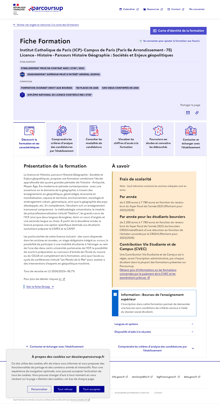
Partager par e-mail (188, 112)
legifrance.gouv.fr (167, 377)
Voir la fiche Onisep (38, 287)
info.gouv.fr (118, 377)
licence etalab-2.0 (79, 399)
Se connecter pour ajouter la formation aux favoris (171, 41)
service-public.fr (141, 377)
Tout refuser (65, 389)
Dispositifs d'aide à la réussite (133, 332)
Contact (176, 9)
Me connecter (197, 9)
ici (60, 279)
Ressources (153, 9)
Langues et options (126, 324)
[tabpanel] (110, 257)
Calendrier (129, 9)
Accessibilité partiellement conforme (132, 392)
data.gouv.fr (190, 377)
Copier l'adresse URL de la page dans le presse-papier (197, 112)
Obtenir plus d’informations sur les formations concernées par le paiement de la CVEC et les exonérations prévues (148, 274)
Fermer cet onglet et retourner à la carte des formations (48, 25)
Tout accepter (91, 389)
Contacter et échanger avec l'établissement (57, 346)
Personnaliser (39, 389)
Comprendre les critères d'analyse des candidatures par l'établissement (152, 348)
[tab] (29, 139)
